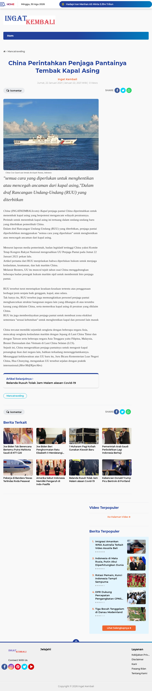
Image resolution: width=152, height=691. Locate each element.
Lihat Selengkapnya (118, 628)
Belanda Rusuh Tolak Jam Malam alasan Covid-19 (41, 383)
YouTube (33, 671)
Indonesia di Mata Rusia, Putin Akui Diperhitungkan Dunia (109, 561)
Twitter (26, 671)
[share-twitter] (123, 90)
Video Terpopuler (104, 508)
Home (10, 4)
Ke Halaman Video (118, 516)
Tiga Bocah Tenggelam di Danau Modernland (109, 610)
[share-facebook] (117, 90)
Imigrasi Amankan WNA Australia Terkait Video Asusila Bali (109, 545)
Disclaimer (137, 659)
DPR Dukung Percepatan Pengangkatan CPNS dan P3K (108, 595)
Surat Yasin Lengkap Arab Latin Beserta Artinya (92, 4)
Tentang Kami (139, 673)
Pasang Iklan (139, 668)
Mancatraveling (15, 395)
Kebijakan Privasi (141, 654)
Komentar (16, 412)
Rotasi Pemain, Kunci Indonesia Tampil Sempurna (108, 578)
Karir (134, 664)
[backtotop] (76, 642)
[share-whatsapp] (129, 90)
